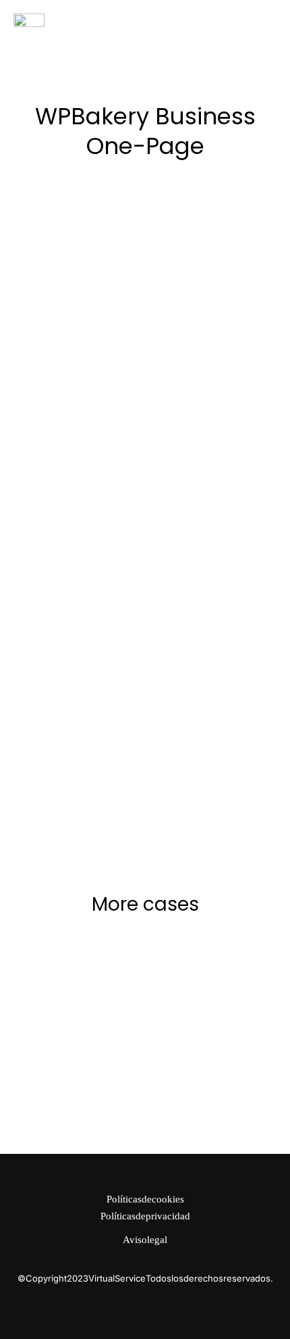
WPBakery (234, 258)
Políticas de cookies (145, 1199)
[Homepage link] (29, 20)
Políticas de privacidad (145, 1216)
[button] (268, 20)
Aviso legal (145, 1240)
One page (187, 258)
